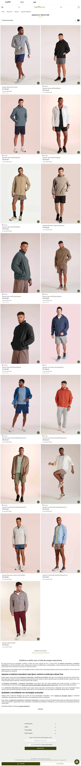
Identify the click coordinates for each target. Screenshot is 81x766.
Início (3, 11)
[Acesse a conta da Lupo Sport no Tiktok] (32, 754)
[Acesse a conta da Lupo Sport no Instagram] (43, 754)
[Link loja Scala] (22, 2)
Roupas (17, 11)
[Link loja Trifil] (34, 3)
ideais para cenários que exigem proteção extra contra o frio (40, 685)
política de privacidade (47, 744)
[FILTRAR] (21, 763)
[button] (19, 7)
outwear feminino (24, 706)
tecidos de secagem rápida (63, 696)
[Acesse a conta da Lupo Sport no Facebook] (37, 754)
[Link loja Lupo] (8, 2)
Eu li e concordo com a (41, 744)
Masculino (9, 11)
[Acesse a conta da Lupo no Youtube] (49, 754)
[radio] (78, 20)
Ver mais (40, 709)
